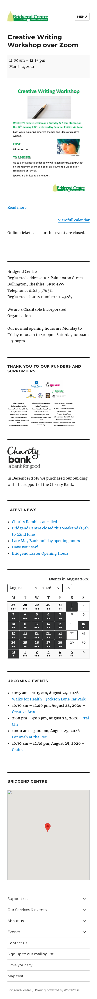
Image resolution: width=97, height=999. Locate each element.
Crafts (17, 749)
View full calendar (74, 220)
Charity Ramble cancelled (34, 521)
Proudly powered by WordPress (57, 990)
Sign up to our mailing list (30, 954)
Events (13, 932)
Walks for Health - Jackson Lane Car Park (48, 699)
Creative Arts (23, 711)
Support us (17, 899)
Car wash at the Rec (29, 737)
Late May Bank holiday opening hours (46, 540)
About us (15, 921)
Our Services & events (27, 910)
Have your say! (25, 547)
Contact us (17, 943)
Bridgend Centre (19, 990)
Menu (82, 16)
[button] (47, 832)
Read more (17, 207)
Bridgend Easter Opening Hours (40, 553)
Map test (15, 976)
